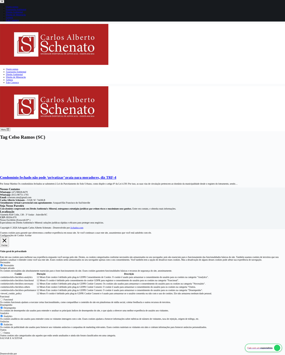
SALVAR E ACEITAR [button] (11, 338)
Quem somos (12, 69)
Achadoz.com (76, 227)
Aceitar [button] (28, 235)
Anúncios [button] (4, 321)
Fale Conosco (12, 82)
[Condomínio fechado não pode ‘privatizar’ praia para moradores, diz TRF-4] (19, 171)
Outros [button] (3, 330)
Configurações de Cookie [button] (12, 235)
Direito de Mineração (16, 77)
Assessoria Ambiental (16, 72)
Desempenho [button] (6, 305)
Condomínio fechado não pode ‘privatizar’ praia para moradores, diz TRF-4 (58, 177)
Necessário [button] (5, 262)
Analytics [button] (4, 313)
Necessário (9, 265)
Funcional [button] (4, 296)
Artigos (9, 80)
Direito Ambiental (14, 74)
